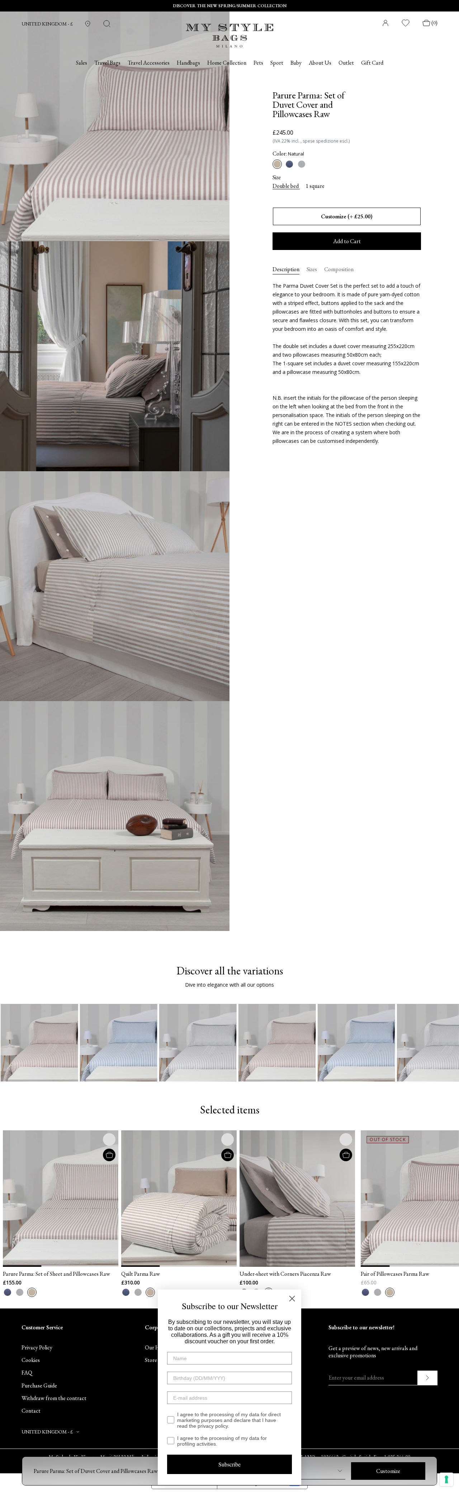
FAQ (27, 1372)
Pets (258, 63)
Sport (276, 63)
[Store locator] (87, 23)
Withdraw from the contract (54, 1398)
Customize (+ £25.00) (347, 216)
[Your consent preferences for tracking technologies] (446, 1479)
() (434, 23)
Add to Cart (347, 241)
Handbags (188, 63)
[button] (76, 1198)
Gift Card (372, 63)
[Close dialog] (292, 1298)
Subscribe (229, 1464)
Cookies (31, 1360)
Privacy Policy (37, 1347)
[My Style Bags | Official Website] (229, 31)
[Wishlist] (406, 23)
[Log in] (385, 23)
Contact (31, 1410)
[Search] (107, 23)
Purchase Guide (39, 1385)
